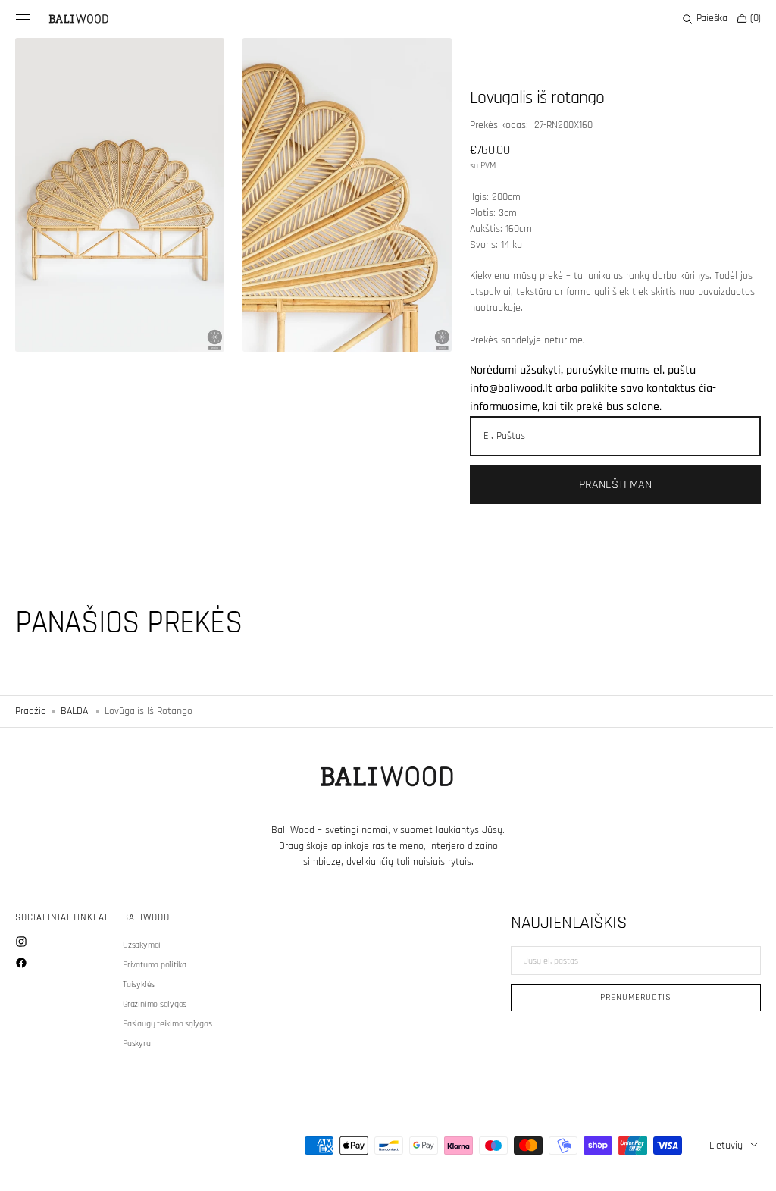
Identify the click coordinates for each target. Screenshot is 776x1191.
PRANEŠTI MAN (606, 485)
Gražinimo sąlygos (154, 1004)
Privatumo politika (154, 964)
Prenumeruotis (624, 997)
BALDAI (75, 711)
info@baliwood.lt (504, 388)
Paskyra (136, 1043)
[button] (22, 19)
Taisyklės (139, 984)
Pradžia (30, 711)
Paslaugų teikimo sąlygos (167, 1024)
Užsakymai (142, 945)
